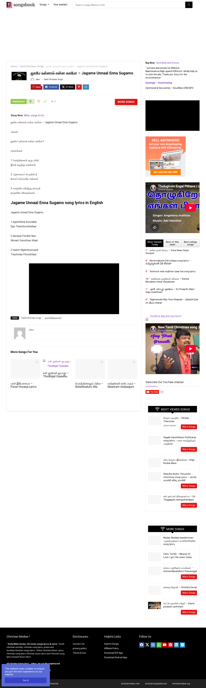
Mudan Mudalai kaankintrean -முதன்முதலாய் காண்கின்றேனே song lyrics (179, 541)
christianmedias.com (130, 684)
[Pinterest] (170, 645)
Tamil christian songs (31, 318)
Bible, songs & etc (34, 115)
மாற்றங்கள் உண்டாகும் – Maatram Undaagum (122, 385)
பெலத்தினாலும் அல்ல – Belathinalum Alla (89, 385)
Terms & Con (79, 653)
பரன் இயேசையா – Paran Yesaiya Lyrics (24, 385)
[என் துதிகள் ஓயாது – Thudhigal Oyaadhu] (58, 361)
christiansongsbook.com (156, 684)
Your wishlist (60, 4)
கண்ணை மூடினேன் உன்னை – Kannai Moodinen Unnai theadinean (167, 280)
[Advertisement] (103, 33)
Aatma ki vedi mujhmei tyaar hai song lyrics (173, 271)
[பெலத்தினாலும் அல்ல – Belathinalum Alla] (90, 361)
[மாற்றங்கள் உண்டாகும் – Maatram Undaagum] (122, 361)
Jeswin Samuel (169, 425)
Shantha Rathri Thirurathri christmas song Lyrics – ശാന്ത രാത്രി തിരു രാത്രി (179, 477)
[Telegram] (182, 645)
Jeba (37, 79)
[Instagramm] (153, 645)
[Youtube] (164, 645)
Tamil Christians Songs (31, 66)
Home (14, 66)
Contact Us (78, 644)
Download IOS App (113, 653)
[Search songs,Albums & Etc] (188, 5)
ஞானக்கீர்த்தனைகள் (53, 318)
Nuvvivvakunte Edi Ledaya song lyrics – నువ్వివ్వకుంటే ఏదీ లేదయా (168, 262)
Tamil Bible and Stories (167, 63)
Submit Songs (111, 644)
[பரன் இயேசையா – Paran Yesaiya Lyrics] (25, 361)
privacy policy (80, 648)
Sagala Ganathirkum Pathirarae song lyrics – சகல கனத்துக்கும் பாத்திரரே (179, 440)
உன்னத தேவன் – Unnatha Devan (180, 587)
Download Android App (115, 657)
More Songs (126, 101)
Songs (43, 4)
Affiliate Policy (111, 648)
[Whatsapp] (159, 645)
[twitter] (147, 645)
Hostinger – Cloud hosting (158, 83)
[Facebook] (141, 645)
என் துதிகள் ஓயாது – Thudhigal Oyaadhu (56, 374)
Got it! (26, 680)
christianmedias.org (181, 684)
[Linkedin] (176, 645)
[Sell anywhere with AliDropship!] (165, 137)
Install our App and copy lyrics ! (163, 316)
